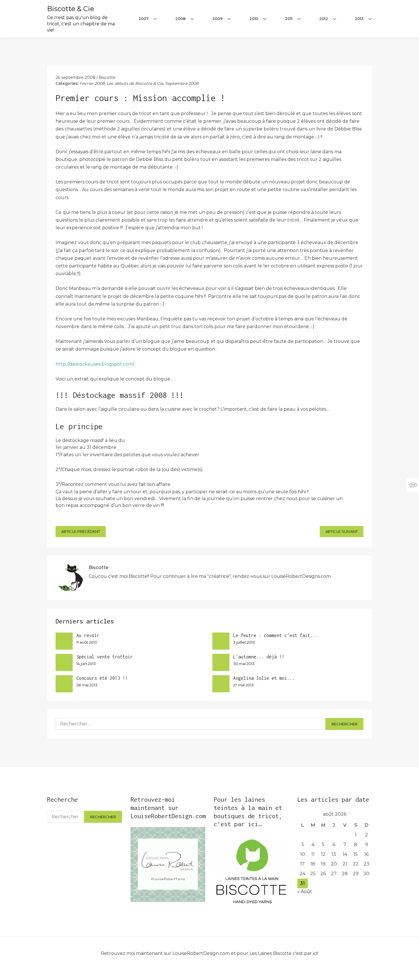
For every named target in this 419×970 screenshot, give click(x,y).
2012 (323, 18)
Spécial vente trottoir (104, 656)
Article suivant (342, 531)
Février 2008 (92, 83)
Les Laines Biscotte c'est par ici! (283, 953)
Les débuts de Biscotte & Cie (135, 83)
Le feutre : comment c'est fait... (275, 635)
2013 (359, 18)
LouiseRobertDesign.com (201, 953)
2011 (288, 18)
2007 (144, 18)
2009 (217, 18)
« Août (304, 891)
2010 (253, 18)
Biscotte (107, 77)
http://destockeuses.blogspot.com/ (95, 364)
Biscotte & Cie (70, 9)
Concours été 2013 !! (102, 678)
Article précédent (80, 531)
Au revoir (87, 635)
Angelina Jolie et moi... (264, 678)
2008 (180, 18)
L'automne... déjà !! (258, 656)
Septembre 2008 (181, 83)
